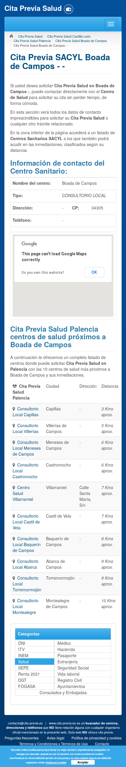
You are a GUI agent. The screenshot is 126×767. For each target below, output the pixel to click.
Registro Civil (69, 680)
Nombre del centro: (32, 183)
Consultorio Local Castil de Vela (26, 522)
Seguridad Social (73, 668)
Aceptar (82, 762)
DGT (22, 680)
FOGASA (26, 686)
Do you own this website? (43, 273)
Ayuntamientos (71, 686)
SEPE (23, 668)
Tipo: (18, 195)
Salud (23, 661)
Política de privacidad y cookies (96, 737)
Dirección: (23, 208)
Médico (64, 643)
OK (94, 272)
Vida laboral (68, 674)
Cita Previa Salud (30, 36)
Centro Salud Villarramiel (23, 493)
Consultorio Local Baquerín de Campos (27, 544)
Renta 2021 (29, 674)
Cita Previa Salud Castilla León (69, 36)
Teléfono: (22, 220)
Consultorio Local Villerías (25, 428)
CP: (75, 208)
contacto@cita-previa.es (25, 723)
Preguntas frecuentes (22, 737)
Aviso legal (55, 737)
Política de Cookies (56, 762)
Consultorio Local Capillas (25, 411)
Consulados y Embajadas (63, 692)
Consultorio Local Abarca (25, 564)
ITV (21, 649)
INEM (23, 655)
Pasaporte (66, 655)
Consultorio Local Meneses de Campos (27, 448)
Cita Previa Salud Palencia (32, 40)
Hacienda (66, 649)
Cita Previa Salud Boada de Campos (81, 40)
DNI (21, 643)
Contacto (102, 743)
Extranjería (67, 661)
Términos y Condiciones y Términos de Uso (53, 743)
